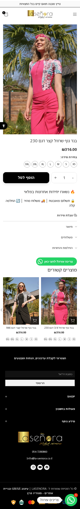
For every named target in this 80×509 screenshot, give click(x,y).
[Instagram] (33, 467)
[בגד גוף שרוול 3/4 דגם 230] (59, 301)
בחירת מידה (69, 157)
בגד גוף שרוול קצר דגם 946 (21, 327)
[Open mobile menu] (75, 14)
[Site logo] (40, 14)
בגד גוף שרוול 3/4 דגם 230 (59, 327)
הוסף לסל (26, 177)
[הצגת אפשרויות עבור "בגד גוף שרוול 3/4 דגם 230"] (73, 320)
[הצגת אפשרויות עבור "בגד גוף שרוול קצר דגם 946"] (35, 320)
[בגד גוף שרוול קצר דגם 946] (21, 301)
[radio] (74, 164)
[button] (3, 125)
